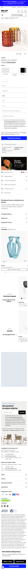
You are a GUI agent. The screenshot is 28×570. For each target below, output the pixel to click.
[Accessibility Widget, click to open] (2, 567)
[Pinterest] (7, 506)
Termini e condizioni (10, 134)
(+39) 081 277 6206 (9, 467)
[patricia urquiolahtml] (10, 287)
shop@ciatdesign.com (10, 456)
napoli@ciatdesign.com (10, 468)
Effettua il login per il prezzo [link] (14, 269)
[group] (14, 251)
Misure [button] (17, 53)
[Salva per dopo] (25, 54)
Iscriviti (22, 412)
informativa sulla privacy (12, 121)
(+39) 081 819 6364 (9, 454)
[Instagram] (2, 506)
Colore (3, 65)
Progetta (14, 7)
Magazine (20, 7)
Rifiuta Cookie (8, 561)
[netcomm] (4, 510)
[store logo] (4, 11)
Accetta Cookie (14, 566)
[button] (2, 7)
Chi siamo (25, 7)
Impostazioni (20, 561)
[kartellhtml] (10, 322)
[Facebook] (5, 506)
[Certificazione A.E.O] (13, 510)
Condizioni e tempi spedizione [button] (18, 148)
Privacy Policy (5, 430)
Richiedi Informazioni (14, 138)
